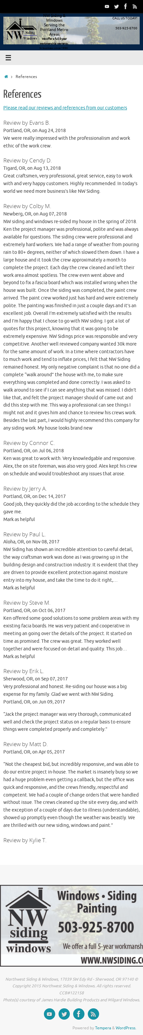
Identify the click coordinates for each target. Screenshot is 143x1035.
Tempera (103, 1028)
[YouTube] (107, 6)
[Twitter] (116, 6)
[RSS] (135, 6)
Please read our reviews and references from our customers (65, 108)
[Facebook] (125, 6)
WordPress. (126, 1028)
